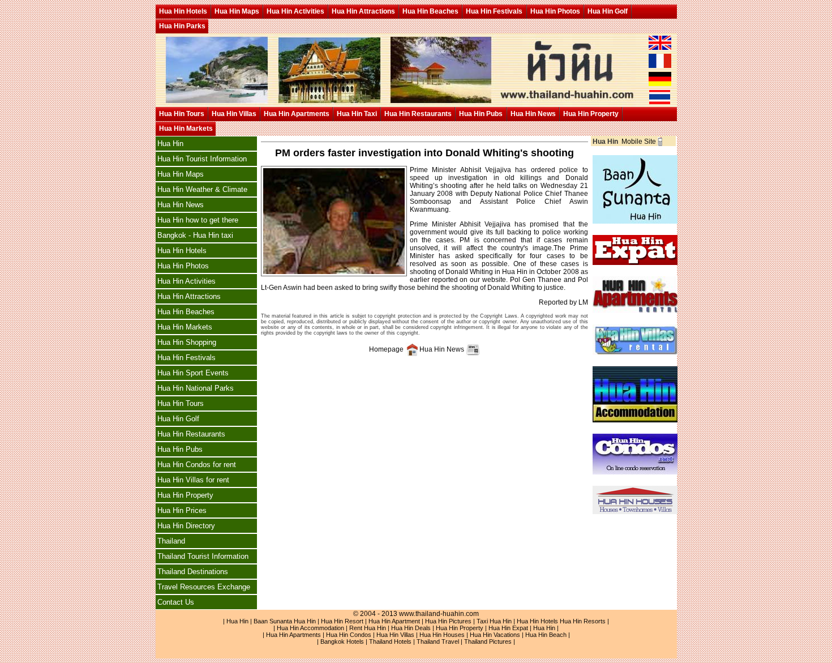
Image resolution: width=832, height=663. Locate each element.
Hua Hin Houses (442, 634)
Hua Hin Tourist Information (202, 159)
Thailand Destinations (192, 571)
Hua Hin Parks (182, 26)
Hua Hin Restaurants (418, 114)
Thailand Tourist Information (202, 556)
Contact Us (175, 602)
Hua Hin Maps (237, 11)
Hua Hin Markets (186, 128)
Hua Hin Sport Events (193, 373)
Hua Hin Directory (186, 525)
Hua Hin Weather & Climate (202, 189)
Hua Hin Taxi (357, 114)
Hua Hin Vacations (495, 634)
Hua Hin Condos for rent (196, 464)
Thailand (171, 541)
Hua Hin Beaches (430, 11)
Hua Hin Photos (555, 11)
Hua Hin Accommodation (310, 627)
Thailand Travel (438, 641)
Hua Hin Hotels (183, 11)
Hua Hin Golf (607, 11)
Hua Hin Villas (234, 114)
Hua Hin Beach (546, 634)
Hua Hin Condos (348, 634)
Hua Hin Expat (508, 627)
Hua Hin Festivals (494, 11)
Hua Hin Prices (182, 510)
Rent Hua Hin (367, 627)
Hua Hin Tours (181, 114)
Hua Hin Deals (411, 627)
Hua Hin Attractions (363, 11)
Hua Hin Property (591, 114)
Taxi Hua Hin (494, 621)
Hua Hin (170, 143)
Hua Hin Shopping (186, 342)
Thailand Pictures (488, 641)
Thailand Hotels (390, 641)
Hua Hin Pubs (481, 114)
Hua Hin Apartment (394, 621)
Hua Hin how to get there (197, 220)
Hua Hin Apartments (296, 114)
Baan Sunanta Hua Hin (285, 621)
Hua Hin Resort (342, 621)
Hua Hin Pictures (448, 621)
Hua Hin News (533, 114)
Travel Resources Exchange (203, 587)
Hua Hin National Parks (195, 388)
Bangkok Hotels (342, 641)
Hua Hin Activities (295, 11)
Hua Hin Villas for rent (193, 480)
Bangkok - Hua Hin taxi (195, 235)
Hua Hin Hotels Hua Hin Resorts (561, 621)
